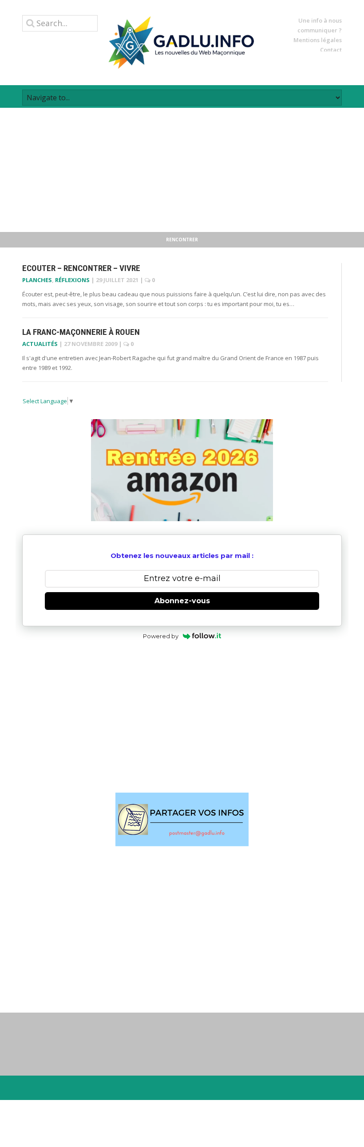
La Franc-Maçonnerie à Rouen (81, 332)
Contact (331, 50)
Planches (37, 280)
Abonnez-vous (182, 601)
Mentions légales (317, 40)
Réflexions (72, 280)
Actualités (40, 344)
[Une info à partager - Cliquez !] (182, 819)
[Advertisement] (182, 170)
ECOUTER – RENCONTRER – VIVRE (81, 268)
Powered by (160, 636)
